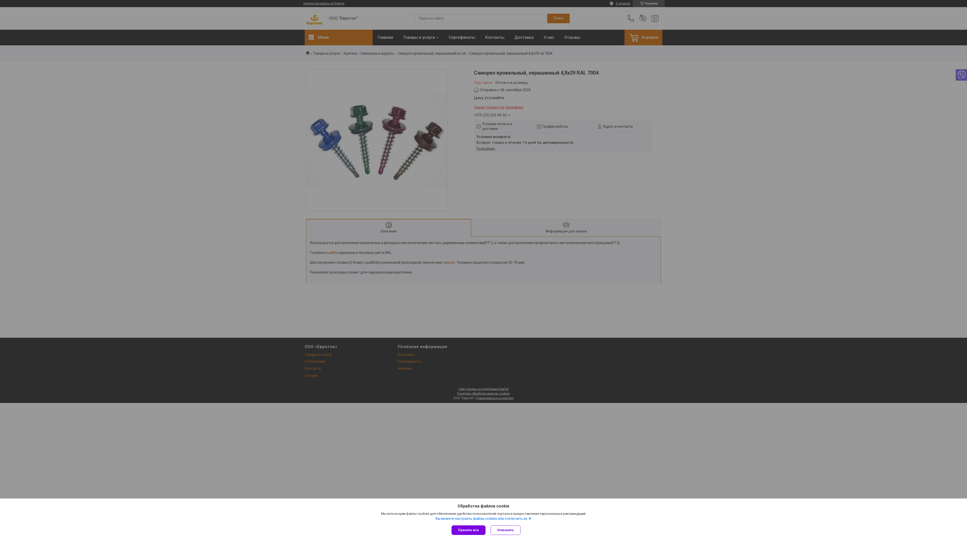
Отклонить (505, 530)
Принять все (468, 530)
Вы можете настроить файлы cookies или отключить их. (482, 519)
